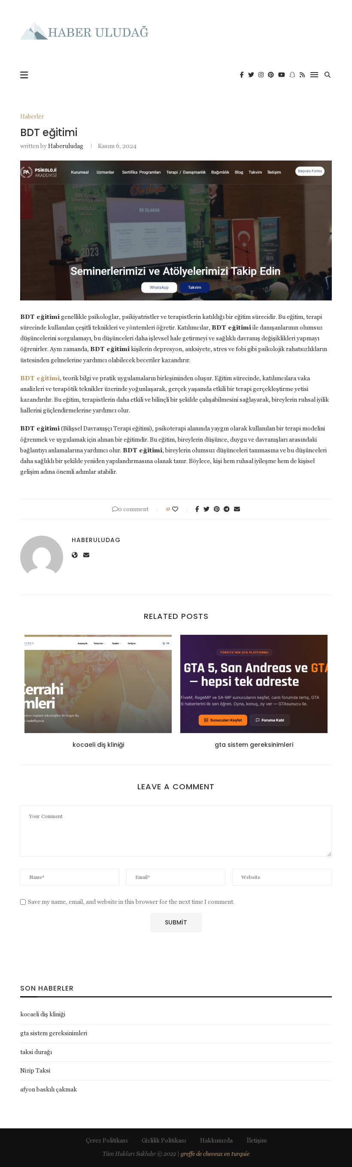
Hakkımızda (216, 1140)
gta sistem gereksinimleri (254, 744)
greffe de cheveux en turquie (215, 1154)
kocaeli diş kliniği (98, 744)
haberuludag (65, 145)
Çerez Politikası (106, 1140)
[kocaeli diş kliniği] (98, 684)
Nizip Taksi (35, 1070)
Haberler (32, 116)
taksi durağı (36, 1052)
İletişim (257, 1140)
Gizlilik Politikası (164, 1140)
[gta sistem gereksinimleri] (254, 684)
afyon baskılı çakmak (48, 1089)
